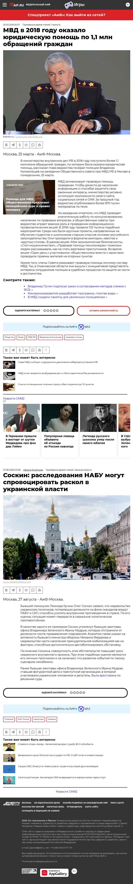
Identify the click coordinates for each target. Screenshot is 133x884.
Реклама (26, 803)
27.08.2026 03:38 (11, 470)
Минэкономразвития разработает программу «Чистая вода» (72, 293)
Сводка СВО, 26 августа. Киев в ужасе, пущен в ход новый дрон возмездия (58, 766)
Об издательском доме (47, 803)
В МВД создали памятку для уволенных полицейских (66, 297)
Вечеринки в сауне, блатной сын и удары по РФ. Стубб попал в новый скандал (60, 755)
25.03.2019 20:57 (11, 24)
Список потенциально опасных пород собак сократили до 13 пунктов (56, 384)
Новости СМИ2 (13, 398)
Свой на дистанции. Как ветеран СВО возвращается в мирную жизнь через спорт (62, 777)
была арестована (103, 675)
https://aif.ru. (100, 856)
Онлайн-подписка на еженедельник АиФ (85, 803)
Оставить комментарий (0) (103, 311)
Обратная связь (55, 807)
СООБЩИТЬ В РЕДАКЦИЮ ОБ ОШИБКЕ (41, 811)
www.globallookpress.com (17, 582)
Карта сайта (91, 807)
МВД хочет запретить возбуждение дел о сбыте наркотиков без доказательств (60, 373)
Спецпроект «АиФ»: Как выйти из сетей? (66, 15)
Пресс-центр (117, 803)
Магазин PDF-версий (33, 807)
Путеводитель (74, 807)
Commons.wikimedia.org (29, 136)
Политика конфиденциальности (39, 861)
